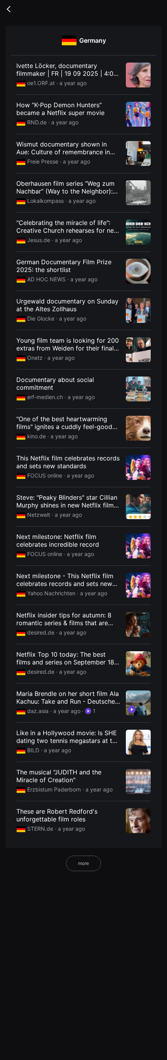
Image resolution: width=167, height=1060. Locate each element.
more (83, 863)
